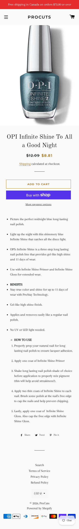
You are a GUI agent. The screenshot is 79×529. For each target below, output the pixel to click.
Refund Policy (39, 482)
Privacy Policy (39, 476)
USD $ (38, 493)
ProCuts (39, 17)
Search (39, 465)
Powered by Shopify (39, 508)
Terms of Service (39, 471)
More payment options (38, 204)
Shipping (25, 164)
